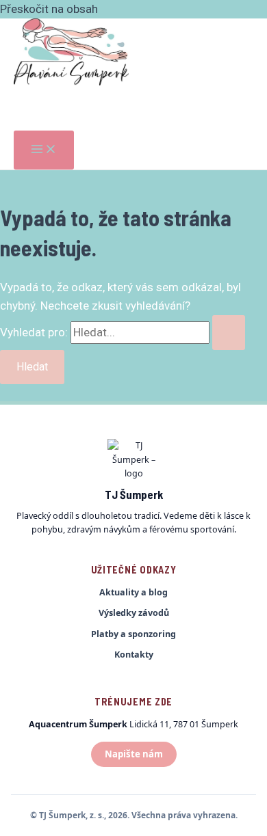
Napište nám (134, 754)
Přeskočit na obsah (49, 9)
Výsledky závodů (134, 613)
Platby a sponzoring (133, 634)
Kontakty (133, 654)
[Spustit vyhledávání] (228, 332)
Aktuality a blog (133, 592)
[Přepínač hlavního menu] (44, 150)
